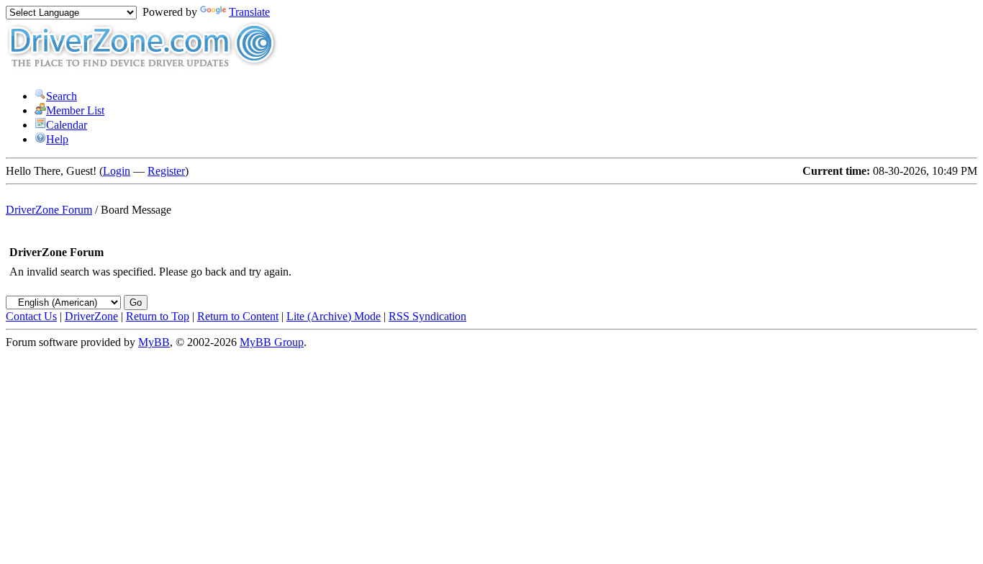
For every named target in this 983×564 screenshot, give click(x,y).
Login (116, 171)
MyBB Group (272, 342)
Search (61, 96)
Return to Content (237, 316)
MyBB (154, 342)
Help (57, 139)
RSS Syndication (427, 316)
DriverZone (91, 316)
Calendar (66, 125)
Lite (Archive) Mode (333, 316)
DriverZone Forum (49, 210)
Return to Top (157, 316)
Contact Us (31, 316)
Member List (75, 110)
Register (166, 171)
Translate (249, 12)
